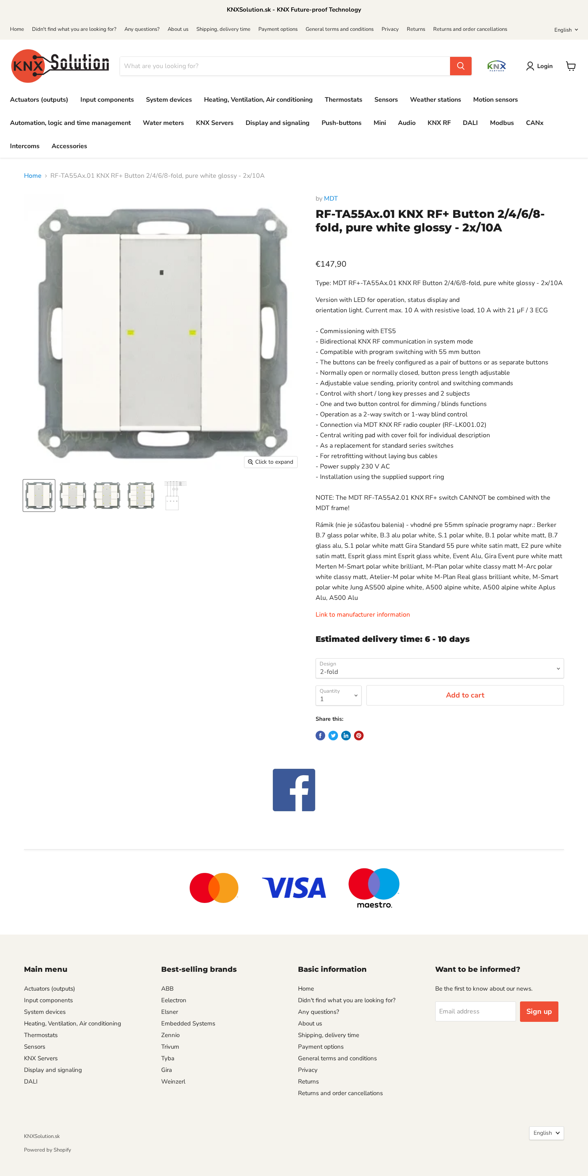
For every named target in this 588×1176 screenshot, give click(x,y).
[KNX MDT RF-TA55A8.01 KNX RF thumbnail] (141, 495)
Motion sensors (495, 99)
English (563, 30)
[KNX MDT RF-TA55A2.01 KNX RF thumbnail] (39, 495)
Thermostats (343, 99)
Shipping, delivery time (223, 29)
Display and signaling (278, 123)
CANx (535, 123)
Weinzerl (173, 1081)
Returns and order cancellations (470, 29)
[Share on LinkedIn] (346, 735)
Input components (107, 99)
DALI (470, 123)
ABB (167, 989)
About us (178, 29)
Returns (416, 29)
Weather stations (435, 99)
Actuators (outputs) (39, 99)
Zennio (170, 1035)
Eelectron (173, 1000)
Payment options (278, 29)
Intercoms (25, 146)
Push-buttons (342, 123)
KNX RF (439, 123)
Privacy (390, 29)
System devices (169, 99)
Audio (407, 123)
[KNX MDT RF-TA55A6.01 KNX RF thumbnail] (107, 495)
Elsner (169, 1012)
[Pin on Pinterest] (359, 735)
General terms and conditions (340, 29)
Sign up (539, 1011)
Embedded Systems (188, 1023)
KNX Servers (215, 123)
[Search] (461, 66)
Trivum (170, 1047)
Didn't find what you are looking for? (74, 29)
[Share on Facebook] (320, 735)
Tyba (167, 1058)
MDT (331, 198)
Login (545, 66)
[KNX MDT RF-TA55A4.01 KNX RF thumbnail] (73, 495)
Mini (380, 123)
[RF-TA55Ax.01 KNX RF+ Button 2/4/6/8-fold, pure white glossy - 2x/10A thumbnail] (175, 495)
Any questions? (142, 29)
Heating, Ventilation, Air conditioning (258, 99)
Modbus (502, 123)
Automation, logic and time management (70, 123)
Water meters (163, 123)
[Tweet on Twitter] (333, 735)
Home (17, 29)
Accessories (69, 146)
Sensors (386, 99)
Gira (166, 1070)
